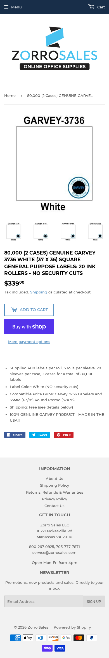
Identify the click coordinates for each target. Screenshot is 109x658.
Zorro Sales (38, 627)
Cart (100, 7)
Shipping (38, 292)
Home (10, 95)
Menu (16, 7)
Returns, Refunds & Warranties (54, 492)
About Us (54, 478)
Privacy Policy (54, 499)
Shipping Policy (54, 485)
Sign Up (94, 601)
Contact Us (54, 505)
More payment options (29, 341)
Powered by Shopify (72, 627)
